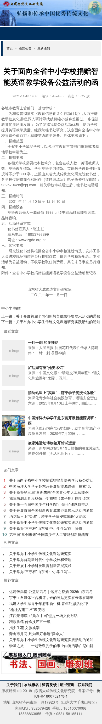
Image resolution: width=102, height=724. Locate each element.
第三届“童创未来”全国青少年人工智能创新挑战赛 (49, 534)
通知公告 (27, 48)
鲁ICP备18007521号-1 (67, 693)
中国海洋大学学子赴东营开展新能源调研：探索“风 (50, 486)
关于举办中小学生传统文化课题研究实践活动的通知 (58, 321)
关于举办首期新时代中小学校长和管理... (42, 559)
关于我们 (14, 684)
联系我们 (85, 684)
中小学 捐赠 (11, 308)
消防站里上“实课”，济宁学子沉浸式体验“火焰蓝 (47, 516)
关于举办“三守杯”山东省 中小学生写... (40, 571)
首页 (12, 48)
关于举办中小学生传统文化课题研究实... (42, 553)
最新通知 (43, 48)
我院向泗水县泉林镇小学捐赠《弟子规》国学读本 (49, 498)
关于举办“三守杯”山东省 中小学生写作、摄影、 (47, 528)
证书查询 (67, 684)
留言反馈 (49, 684)
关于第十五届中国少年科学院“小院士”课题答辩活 (49, 504)
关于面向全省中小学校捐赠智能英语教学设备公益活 (51, 480)
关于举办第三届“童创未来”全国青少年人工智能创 (49, 492)
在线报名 (31, 684)
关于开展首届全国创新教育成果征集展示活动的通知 (58, 316)
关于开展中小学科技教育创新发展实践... (42, 565)
